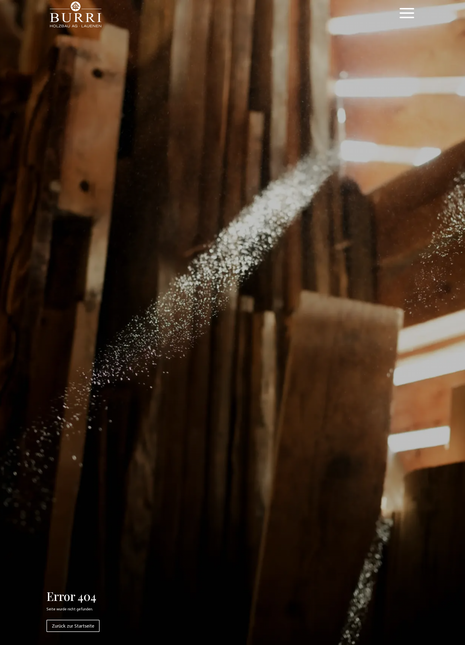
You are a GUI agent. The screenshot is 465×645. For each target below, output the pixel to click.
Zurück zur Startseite (73, 626)
